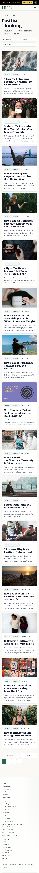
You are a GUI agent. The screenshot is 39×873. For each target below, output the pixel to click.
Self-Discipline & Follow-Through (12, 824)
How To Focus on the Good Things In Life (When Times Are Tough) (19, 318)
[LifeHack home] (8, 7)
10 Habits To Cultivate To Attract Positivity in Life (19, 642)
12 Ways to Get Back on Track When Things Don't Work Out (17, 688)
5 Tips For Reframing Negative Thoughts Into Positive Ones (18, 81)
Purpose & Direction (8, 827)
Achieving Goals (7, 797)
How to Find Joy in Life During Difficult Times (18, 734)
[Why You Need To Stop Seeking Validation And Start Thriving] (19, 392)
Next (28, 755)
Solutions (6, 819)
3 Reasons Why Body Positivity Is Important (18, 551)
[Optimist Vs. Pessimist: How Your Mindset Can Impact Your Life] (19, 108)
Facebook (5, 864)
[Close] (35, 2)
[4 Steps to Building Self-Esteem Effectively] (19, 487)
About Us (4, 841)
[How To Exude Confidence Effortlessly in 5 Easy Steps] (19, 440)
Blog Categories (7, 850)
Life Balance (5, 795)
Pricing (4, 815)
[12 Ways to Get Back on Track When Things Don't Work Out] (19, 667)
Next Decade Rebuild (8, 832)
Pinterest (21, 864)
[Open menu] (35, 7)
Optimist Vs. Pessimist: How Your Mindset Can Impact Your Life (18, 129)
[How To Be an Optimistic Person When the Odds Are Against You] (19, 203)
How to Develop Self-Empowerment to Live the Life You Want (17, 176)
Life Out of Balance (7, 829)
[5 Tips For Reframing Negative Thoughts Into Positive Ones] (19, 61)
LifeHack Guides (7, 786)
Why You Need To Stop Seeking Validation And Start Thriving (18, 413)
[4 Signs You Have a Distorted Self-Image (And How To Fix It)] (19, 250)
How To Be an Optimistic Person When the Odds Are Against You (19, 223)
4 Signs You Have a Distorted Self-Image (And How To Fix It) (16, 271)
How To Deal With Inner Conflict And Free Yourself (18, 365)
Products (6, 801)
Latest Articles (6, 847)
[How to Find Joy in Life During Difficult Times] (19, 715)
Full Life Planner (6, 809)
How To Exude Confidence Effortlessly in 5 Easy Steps (18, 460)
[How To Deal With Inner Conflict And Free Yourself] (19, 345)
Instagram (13, 864)
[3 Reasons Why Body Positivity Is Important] (19, 531)
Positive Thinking (11, 74)
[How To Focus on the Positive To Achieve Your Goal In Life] (19, 576)
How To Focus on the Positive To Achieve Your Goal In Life (19, 596)
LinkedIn (4, 867)
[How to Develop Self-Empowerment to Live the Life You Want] (19, 156)
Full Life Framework (8, 792)
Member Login (6, 855)
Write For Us (5, 852)
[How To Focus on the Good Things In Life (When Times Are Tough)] (19, 298)
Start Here (6, 784)
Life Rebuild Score (7, 789)
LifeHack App (6, 804)
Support (4, 858)
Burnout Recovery (7, 821)
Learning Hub (6, 812)
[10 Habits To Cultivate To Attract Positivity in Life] (19, 623)
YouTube (30, 864)
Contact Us (5, 844)
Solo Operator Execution (9, 835)
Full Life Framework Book (9, 806)
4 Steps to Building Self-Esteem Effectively (18, 506)
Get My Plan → (27, 2)
